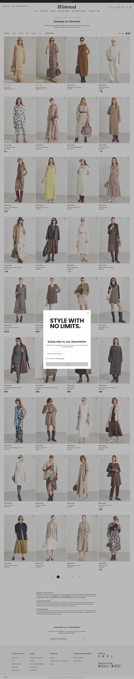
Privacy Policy (60, 358)
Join (67, 364)
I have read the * (56, 358)
